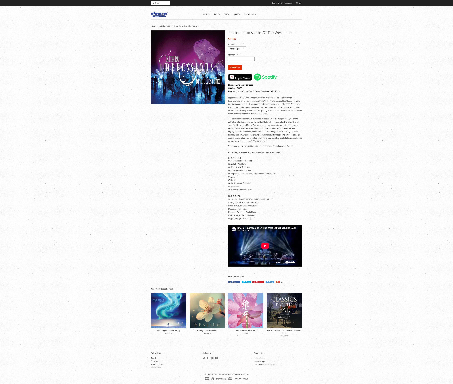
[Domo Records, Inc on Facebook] (208, 358)
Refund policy (156, 367)
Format (231, 44)
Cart (300, 3)
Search (153, 358)
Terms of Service (157, 364)
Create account (286, 3)
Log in (274, 3)
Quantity (231, 54)
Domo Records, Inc (225, 374)
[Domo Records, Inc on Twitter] (204, 358)
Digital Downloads (164, 26)
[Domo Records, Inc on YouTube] (216, 358)
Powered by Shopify (241, 374)
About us (154, 361)
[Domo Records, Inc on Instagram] (212, 358)
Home (153, 26)
